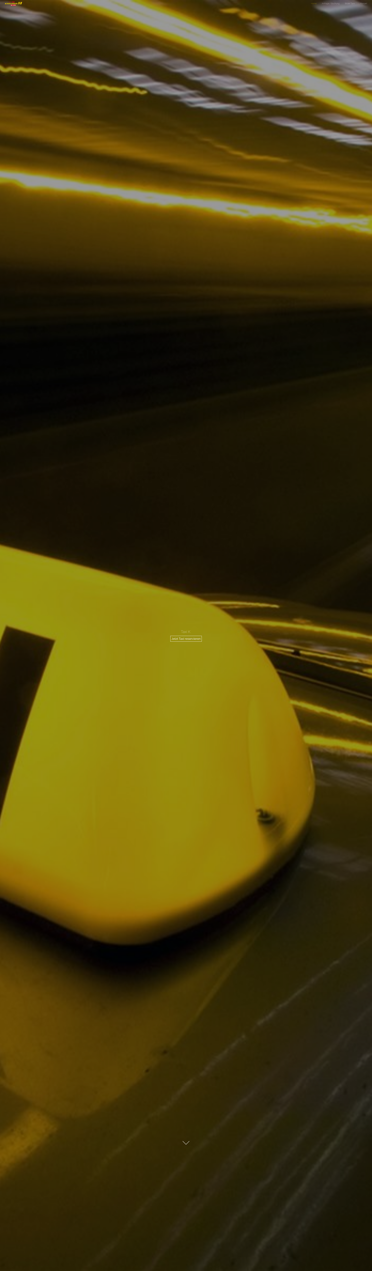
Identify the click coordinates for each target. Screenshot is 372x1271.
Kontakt (363, 3)
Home (314, 3)
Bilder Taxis (350, 3)
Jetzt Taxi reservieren (186, 638)
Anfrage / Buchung (331, 3)
